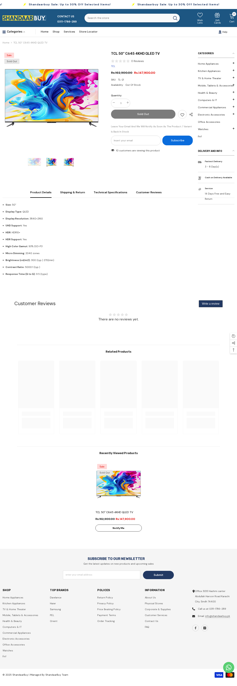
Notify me (118, 528)
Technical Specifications (110, 192)
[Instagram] (204, 628)
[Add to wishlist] (182, 114)
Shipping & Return (72, 192)
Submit (158, 575)
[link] (217, 18)
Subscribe (177, 140)
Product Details (41, 192)
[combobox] (127, 18)
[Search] (132, 18)
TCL (113, 66)
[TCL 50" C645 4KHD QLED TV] (118, 485)
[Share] (190, 114)
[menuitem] (216, 63)
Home (6, 42)
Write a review (210, 303)
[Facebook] (195, 628)
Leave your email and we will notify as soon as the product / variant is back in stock (151, 129)
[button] (216, 128)
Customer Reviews (149, 192)
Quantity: (116, 95)
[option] (52, 100)
